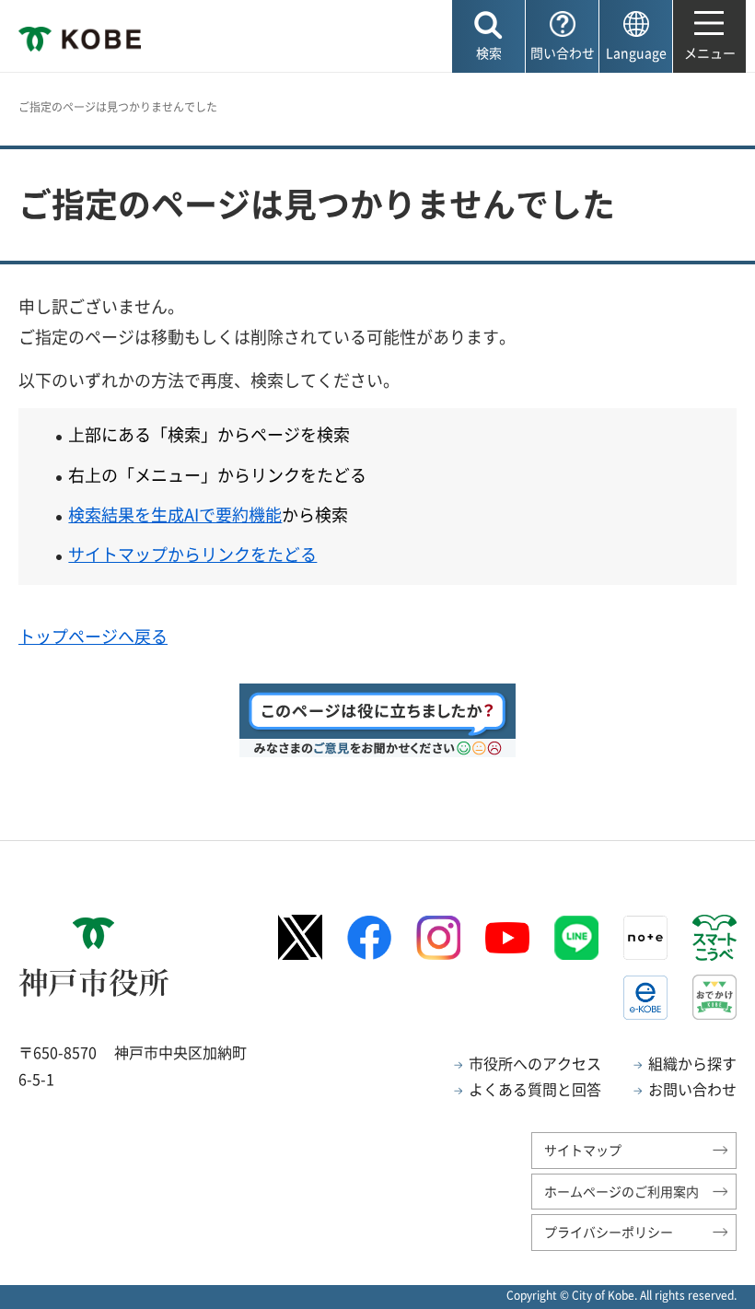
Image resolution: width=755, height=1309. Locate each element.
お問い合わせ (692, 1089)
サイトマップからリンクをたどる (192, 554)
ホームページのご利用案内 (621, 1191)
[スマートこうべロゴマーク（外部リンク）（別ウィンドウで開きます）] (714, 938)
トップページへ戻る (93, 636)
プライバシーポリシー (608, 1231)
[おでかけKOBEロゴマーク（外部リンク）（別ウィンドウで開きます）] (714, 997)
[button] (488, 36)
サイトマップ (582, 1149)
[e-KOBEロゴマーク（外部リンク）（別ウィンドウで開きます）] (645, 998)
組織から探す (692, 1063)
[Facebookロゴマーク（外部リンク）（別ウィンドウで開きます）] (369, 937)
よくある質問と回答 (535, 1089)
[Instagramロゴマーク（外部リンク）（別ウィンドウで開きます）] (438, 938)
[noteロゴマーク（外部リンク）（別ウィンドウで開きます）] (645, 938)
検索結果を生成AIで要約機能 (175, 514)
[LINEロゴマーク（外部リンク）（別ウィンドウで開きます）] (576, 938)
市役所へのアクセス (535, 1063)
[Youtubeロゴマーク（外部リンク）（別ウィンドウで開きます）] (507, 937)
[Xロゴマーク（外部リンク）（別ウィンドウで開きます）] (300, 937)
